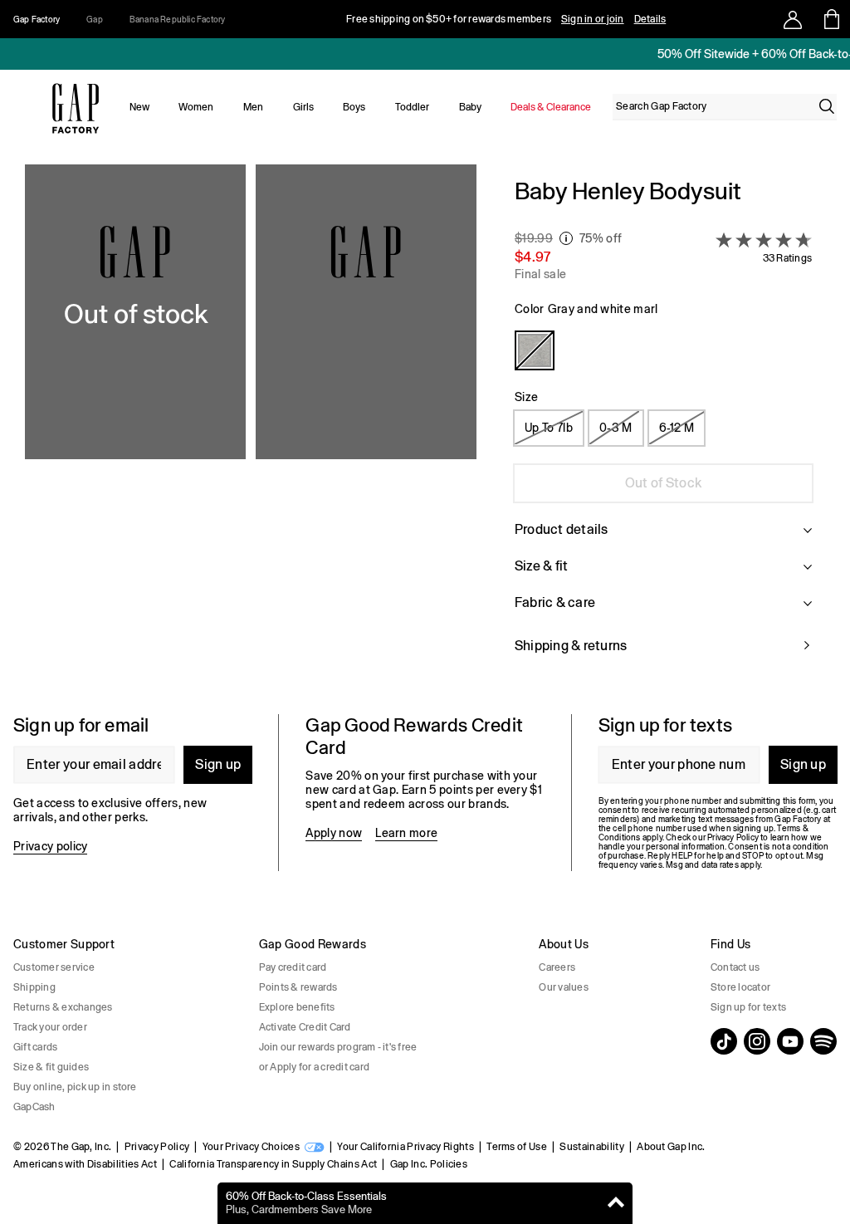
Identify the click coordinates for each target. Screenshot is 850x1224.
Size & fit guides (51, 1067)
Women (195, 107)
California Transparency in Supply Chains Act (273, 1164)
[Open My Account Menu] (793, 19)
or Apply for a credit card (314, 1067)
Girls (303, 107)
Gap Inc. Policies (428, 1164)
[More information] (566, 238)
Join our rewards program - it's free (338, 1047)
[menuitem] (139, 107)
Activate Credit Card (305, 1027)
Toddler (412, 107)
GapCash (34, 1107)
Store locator (740, 987)
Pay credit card (293, 967)
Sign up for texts (748, 1007)
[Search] (827, 106)
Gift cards (35, 1047)
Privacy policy (50, 846)
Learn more (406, 833)
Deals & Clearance (550, 107)
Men (253, 107)
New (139, 107)
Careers (557, 967)
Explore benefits (297, 1007)
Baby (470, 107)
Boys (354, 107)
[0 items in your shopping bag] (830, 19)
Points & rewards (298, 987)
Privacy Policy (157, 1147)
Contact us (735, 967)
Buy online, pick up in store (75, 1087)
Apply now (333, 833)
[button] (250, 426)
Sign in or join (592, 19)
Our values (563, 987)
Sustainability (591, 1147)
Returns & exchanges (63, 1007)
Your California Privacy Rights (405, 1147)
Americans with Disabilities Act (85, 1164)
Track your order (50, 1027)
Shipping (34, 987)
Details (650, 19)
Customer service (54, 967)
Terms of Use (516, 1147)
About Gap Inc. (671, 1147)
